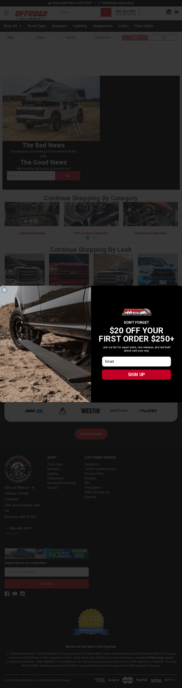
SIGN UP (136, 374)
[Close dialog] (4, 290)
